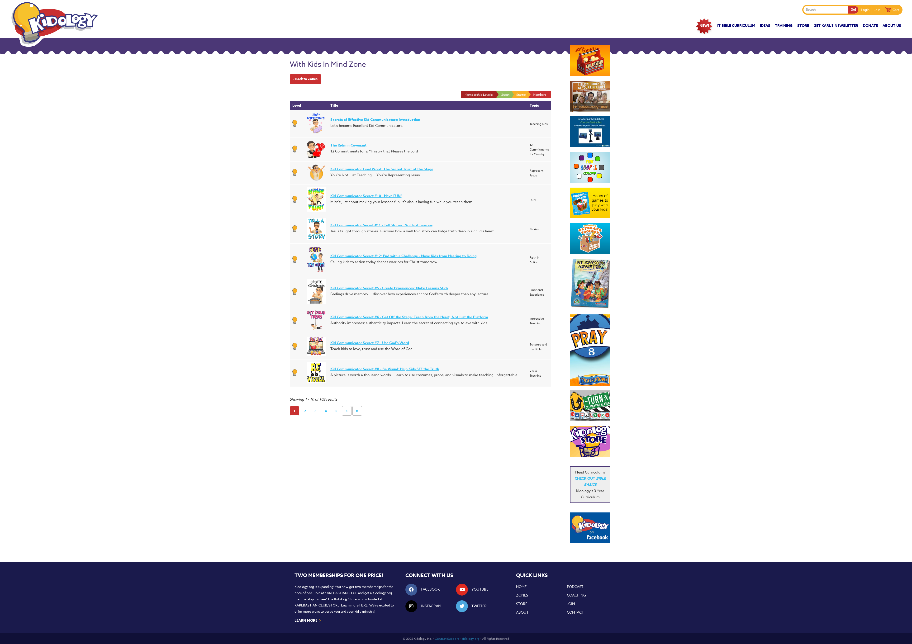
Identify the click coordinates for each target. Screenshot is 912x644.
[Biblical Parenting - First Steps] (590, 96)
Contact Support (447, 638)
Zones (522, 595)
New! (704, 25)
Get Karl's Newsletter (836, 25)
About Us (892, 25)
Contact (575, 612)
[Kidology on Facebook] (590, 527)
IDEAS (765, 25)
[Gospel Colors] (590, 167)
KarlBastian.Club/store (316, 605)
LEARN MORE (307, 620)
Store (803, 25)
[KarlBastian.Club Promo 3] (590, 60)
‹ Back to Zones (305, 78)
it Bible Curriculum (736, 25)
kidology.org (470, 638)
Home (521, 586)
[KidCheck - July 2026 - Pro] (590, 131)
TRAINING (784, 25)
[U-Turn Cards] (590, 405)
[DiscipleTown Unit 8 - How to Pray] (590, 350)
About (522, 612)
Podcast (575, 586)
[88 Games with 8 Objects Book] (590, 203)
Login (865, 9)
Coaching (576, 595)
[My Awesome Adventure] (590, 284)
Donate (870, 25)
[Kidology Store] (590, 441)
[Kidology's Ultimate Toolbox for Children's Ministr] (590, 238)
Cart (896, 9)
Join (877, 9)
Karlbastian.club (341, 593)
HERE (363, 605)
